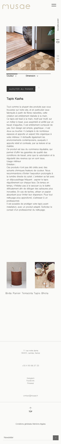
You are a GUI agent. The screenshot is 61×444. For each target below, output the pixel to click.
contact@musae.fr (30, 396)
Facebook (30, 381)
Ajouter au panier (21, 89)
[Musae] (16, 7)
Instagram (30, 378)
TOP (30, 412)
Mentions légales (39, 424)
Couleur (10, 76)
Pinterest (30, 383)
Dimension (30, 76)
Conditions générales (24, 424)
